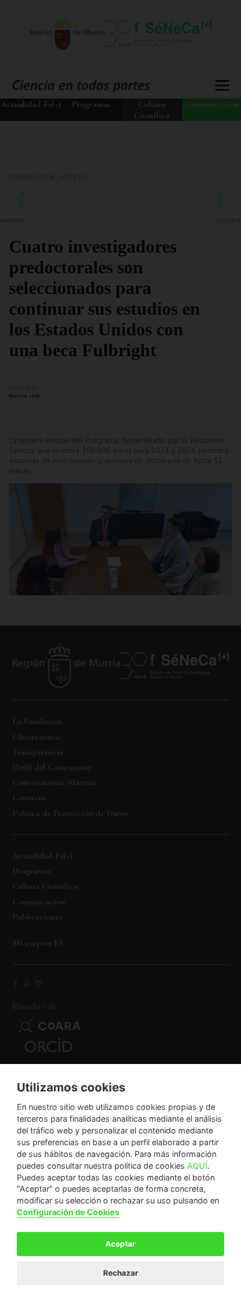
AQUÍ (197, 1165)
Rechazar (120, 1272)
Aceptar (120, 1243)
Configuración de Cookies (68, 1212)
